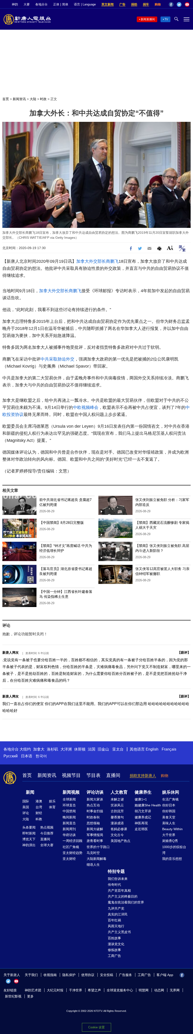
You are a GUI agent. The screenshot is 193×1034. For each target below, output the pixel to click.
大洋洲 (66, 749)
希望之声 (94, 990)
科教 (39, 819)
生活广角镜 (170, 799)
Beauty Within (172, 829)
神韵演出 (29, 845)
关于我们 (31, 975)
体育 (52, 807)
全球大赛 (46, 845)
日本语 (26, 756)
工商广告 (114, 956)
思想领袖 (93, 823)
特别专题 (116, 871)
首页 (5, 99)
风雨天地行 (116, 926)
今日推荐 (46, 833)
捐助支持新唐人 (143, 776)
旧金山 (103, 749)
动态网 (159, 990)
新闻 (30, 792)
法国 (91, 749)
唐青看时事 (95, 841)
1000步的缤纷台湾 (174, 850)
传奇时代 (114, 884)
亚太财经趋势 (72, 853)
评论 (25, 813)
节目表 (93, 775)
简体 (65, 4)
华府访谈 (69, 835)
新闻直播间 (148, 19)
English (152, 749)
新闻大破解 (95, 829)
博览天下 (29, 839)
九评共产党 (116, 908)
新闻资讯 (19, 99)
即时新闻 (29, 833)
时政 (43, 99)
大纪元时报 (55, 990)
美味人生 (168, 823)
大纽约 (25, 749)
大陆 (33, 99)
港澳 (39, 801)
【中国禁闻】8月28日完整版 (61, 523)
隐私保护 (69, 975)
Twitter (179, 4)
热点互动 (93, 805)
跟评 (184, 652)
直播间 (113, 775)
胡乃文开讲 (143, 811)
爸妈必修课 (119, 829)
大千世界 (168, 835)
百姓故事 (114, 938)
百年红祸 (114, 920)
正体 (56, 4)
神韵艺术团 (33, 990)
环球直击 (69, 805)
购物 (158, 4)
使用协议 (87, 975)
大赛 (27, 4)
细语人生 (93, 864)
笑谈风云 (117, 805)
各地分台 (41, 4)
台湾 (39, 807)
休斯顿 (79, 749)
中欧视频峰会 (85, 407)
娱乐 (52, 801)
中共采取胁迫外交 (57, 359)
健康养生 (143, 792)
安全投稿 (106, 975)
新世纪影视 (13, 996)
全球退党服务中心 (120, 990)
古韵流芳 (117, 811)
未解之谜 (117, 799)
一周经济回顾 (72, 841)
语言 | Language (85, 4)
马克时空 (93, 853)
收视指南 (50, 975)
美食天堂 (168, 817)
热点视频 (46, 827)
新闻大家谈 (95, 799)
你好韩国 (168, 811)
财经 (39, 813)
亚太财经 (69, 859)
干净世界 (75, 990)
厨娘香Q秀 (170, 841)
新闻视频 (71, 792)
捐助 (134, 4)
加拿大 (38, 749)
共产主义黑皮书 (119, 932)
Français (169, 749)
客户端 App (165, 975)
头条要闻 (29, 827)
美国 (25, 807)
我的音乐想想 (172, 859)
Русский (11, 756)
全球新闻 (69, 799)
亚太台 (118, 749)
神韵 (15, 4)
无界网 (175, 990)
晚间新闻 (69, 817)
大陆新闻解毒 (96, 859)
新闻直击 (69, 823)
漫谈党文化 (116, 944)
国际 (25, 801)
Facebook (171, 4)
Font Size (170, 248)
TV (166, 19)
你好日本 (168, 805)
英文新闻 (107, 4)
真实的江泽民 (118, 914)
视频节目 (71, 775)
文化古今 (117, 835)
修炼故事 (114, 950)
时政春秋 (93, 817)
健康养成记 (143, 817)
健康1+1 (141, 799)
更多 (30, 996)
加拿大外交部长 (91, 261)
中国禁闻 (69, 811)
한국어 (41, 756)
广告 (122, 4)
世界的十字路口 (98, 847)
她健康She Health (148, 805)
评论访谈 (95, 792)
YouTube (187, 4)
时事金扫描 (95, 811)
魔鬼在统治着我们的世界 (126, 902)
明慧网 (144, 990)
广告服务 (125, 975)
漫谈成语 (117, 823)
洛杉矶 (52, 749)
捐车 (146, 4)
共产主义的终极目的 (122, 896)
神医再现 (141, 823)
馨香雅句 (117, 817)
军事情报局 (95, 835)
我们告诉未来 (118, 879)
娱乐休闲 (170, 792)
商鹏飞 (112, 261)
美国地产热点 (120, 841)
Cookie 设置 (96, 1027)
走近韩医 (141, 829)
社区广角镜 (71, 847)
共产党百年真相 (119, 890)
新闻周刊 (69, 829)
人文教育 (119, 792)
